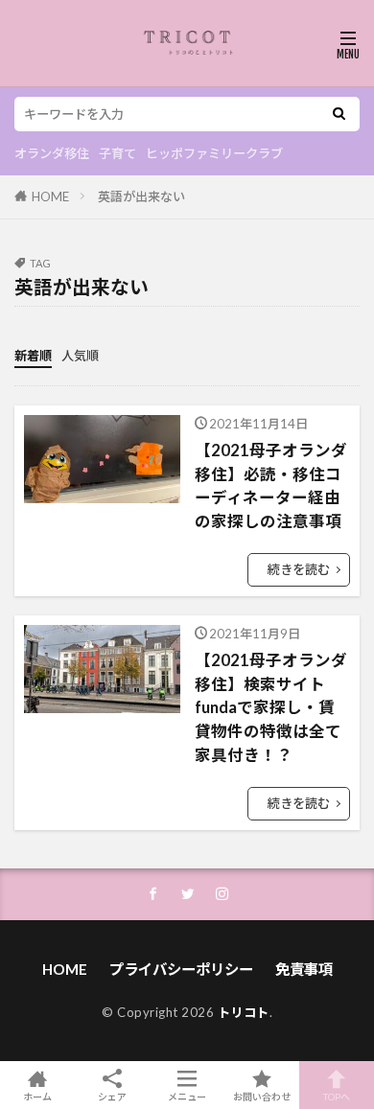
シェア (112, 1096)
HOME (50, 196)
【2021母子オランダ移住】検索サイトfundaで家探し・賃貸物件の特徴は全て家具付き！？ (271, 708)
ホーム (37, 1096)
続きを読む (299, 569)
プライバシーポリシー (181, 969)
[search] (338, 114)
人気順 (80, 355)
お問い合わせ (262, 1096)
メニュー (187, 1096)
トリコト (243, 1012)
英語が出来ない (141, 196)
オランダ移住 (51, 153)
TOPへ (336, 1096)
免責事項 (304, 969)
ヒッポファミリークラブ (214, 153)
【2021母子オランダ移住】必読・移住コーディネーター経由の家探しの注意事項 (271, 486)
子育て (117, 153)
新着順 (33, 355)
